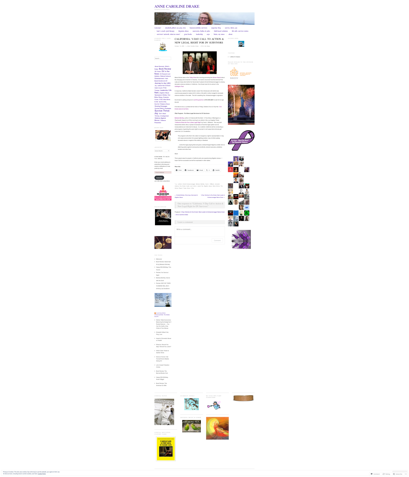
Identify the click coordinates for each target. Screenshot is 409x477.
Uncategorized (164, 116)
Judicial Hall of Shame (163, 85)
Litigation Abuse (183, 31)
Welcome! (157, 28)
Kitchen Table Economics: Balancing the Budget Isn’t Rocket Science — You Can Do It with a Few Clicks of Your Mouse (163, 324)
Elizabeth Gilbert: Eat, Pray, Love (175, 28)
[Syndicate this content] (155, 313)
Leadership (199, 34)
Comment (217, 240)
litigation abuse (208, 186)
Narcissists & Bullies (161, 95)
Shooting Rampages (161, 106)
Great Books (188, 34)
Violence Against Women (160, 119)
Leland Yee (200, 186)
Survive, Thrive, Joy (231, 28)
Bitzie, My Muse (219, 34)
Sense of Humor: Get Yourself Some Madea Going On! (162, 359)
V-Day (192, 188)
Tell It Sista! (162, 113)
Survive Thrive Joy (161, 112)
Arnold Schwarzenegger (189, 184)
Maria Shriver (216, 186)
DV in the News (205, 46)
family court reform (191, 186)
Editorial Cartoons (165, 76)
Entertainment (159, 78)
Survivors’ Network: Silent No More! (168, 34)
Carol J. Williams (209, 184)
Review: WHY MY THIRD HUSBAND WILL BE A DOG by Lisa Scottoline (163, 285)
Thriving (157, 116)
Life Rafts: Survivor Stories (240, 31)
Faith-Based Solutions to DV (161, 80)
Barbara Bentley (200, 184)
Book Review (165, 68)
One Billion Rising (162, 96)
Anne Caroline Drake (176, 6)
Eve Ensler (183, 186)
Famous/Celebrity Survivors (198, 28)
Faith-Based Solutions (221, 31)
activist (180, 184)
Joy (156, 85)
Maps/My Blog (216, 28)
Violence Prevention (160, 121)
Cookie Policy (42, 474)
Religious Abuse (165, 104)
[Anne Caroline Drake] (204, 19)
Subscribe (159, 178)
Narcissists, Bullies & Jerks (201, 31)
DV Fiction (158, 71)
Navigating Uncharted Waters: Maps (162, 314)
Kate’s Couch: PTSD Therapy (165, 31)
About (230, 34)
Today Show (186, 188)
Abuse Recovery (159, 66)
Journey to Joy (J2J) (163, 83)
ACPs (208, 34)
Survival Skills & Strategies (163, 108)
